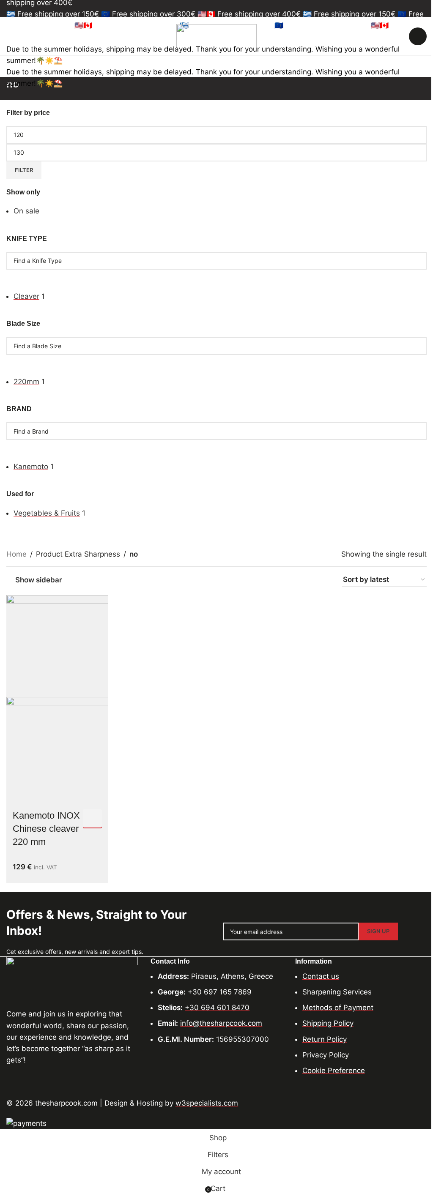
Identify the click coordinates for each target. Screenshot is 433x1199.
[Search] (418, 36)
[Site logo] (216, 35)
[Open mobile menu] (9, 36)
